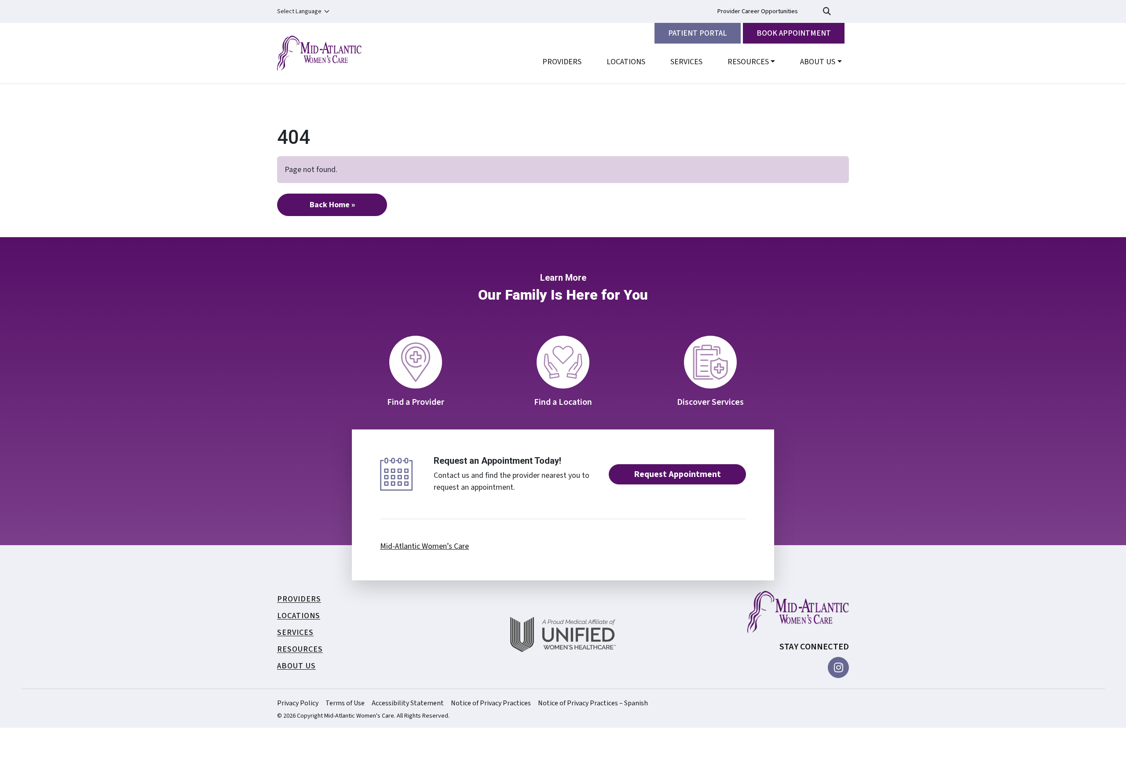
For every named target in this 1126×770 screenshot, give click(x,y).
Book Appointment (794, 33)
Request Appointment (677, 474)
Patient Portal (697, 33)
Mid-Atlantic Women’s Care (424, 546)
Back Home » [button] (332, 204)
